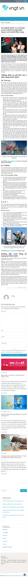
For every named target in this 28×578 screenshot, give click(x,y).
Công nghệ (10, 35)
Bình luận (4, 311)
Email (3, 337)
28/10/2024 (4, 35)
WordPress (9, 575)
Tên (2, 330)
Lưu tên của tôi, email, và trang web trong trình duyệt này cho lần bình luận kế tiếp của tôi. (13, 351)
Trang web (4, 343)
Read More (4, 473)
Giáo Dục (5, 535)
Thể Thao (5, 541)
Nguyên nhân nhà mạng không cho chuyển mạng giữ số (13, 507)
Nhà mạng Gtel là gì (12, 250)
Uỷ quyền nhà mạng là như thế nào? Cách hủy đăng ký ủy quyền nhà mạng (13, 456)
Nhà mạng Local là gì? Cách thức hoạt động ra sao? (12, 504)
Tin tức (4, 544)
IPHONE (4, 538)
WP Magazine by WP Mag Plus (20, 575)
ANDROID (5, 529)
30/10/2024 (4, 460)
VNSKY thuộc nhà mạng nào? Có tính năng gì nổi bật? (13, 501)
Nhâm (13, 296)
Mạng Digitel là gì (11, 161)
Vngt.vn (13, 70)
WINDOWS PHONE (7, 547)
